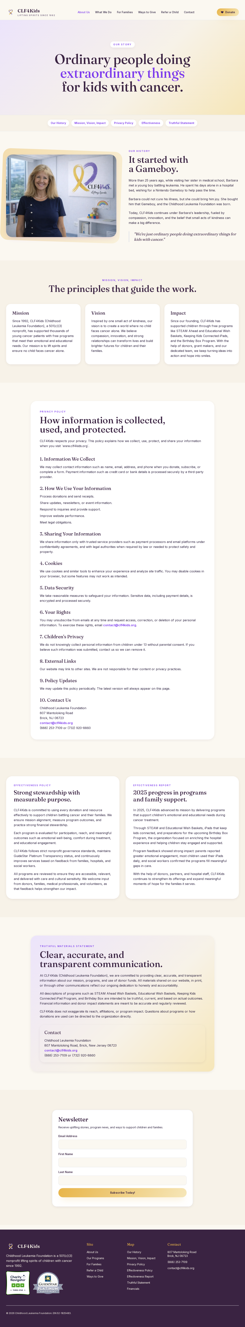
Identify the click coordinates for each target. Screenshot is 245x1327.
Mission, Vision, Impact (90, 123)
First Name (65, 1154)
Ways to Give (147, 12)
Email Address (67, 1136)
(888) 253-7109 (51, 728)
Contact (189, 12)
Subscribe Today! (122, 1192)
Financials (133, 1288)
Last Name (65, 1172)
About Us (84, 12)
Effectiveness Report (140, 1276)
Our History (58, 123)
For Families (125, 12)
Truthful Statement (181, 123)
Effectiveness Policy (140, 1270)
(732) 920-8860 (79, 728)
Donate (230, 12)
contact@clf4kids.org (119, 625)
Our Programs (95, 1258)
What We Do (103, 12)
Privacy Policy (123, 123)
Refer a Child (170, 12)
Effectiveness (151, 123)
